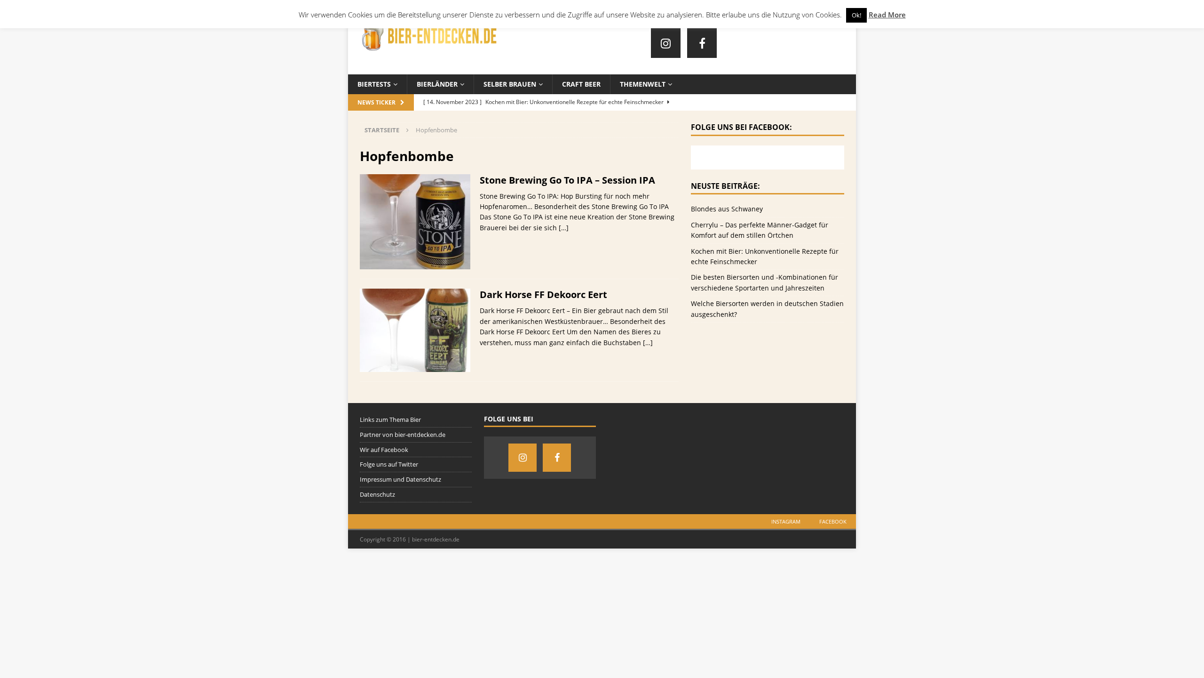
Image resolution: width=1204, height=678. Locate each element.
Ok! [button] (856, 15)
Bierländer (437, 84)
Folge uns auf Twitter (389, 464)
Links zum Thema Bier (390, 419)
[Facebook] (702, 43)
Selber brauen (509, 84)
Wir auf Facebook (384, 449)
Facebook (833, 521)
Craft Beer (581, 84)
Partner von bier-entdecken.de (402, 434)
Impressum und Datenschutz (400, 479)
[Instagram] (666, 43)
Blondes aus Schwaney (727, 208)
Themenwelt (642, 84)
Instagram (785, 521)
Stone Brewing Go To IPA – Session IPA (567, 180)
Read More (887, 14)
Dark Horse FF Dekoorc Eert (543, 294)
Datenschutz (377, 494)
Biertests (374, 84)
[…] (564, 227)
